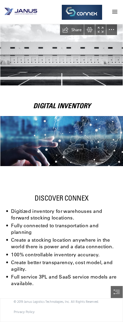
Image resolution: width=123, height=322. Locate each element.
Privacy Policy (24, 312)
